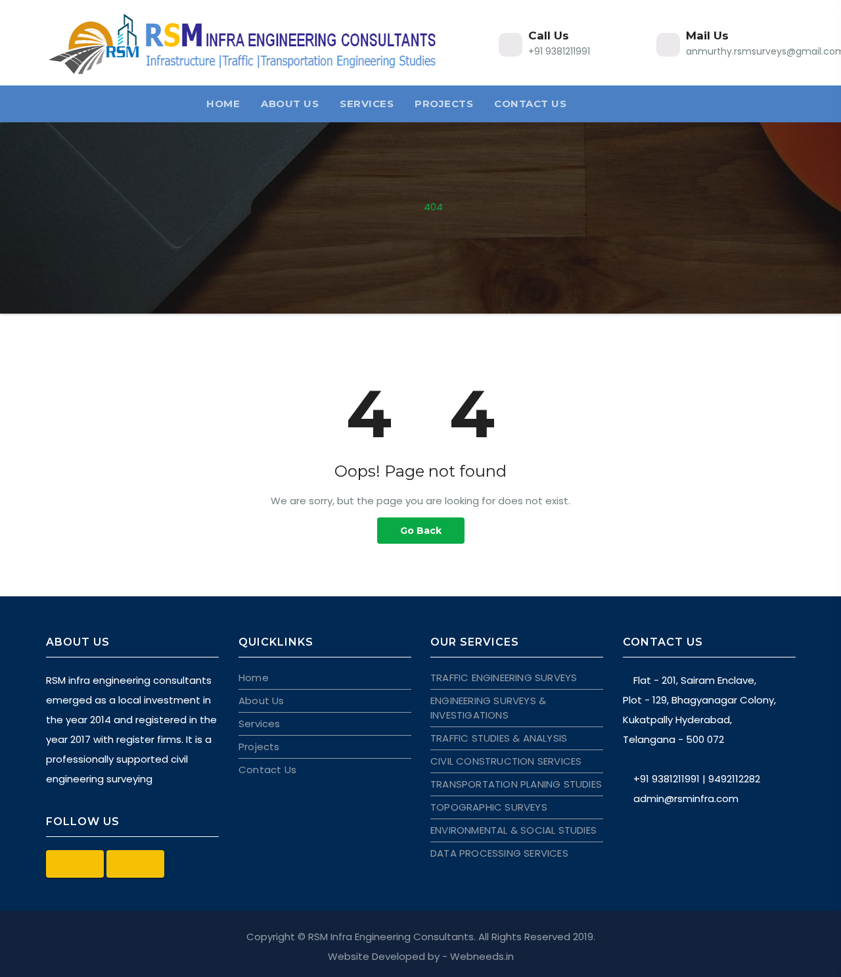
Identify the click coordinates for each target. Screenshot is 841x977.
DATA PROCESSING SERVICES (499, 853)
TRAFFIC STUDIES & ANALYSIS (498, 738)
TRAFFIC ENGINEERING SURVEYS (503, 677)
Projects (444, 103)
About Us (290, 103)
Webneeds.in (482, 956)
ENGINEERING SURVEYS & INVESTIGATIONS (488, 708)
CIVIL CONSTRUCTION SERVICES (505, 761)
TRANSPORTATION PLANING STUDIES (516, 784)
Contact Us (530, 103)
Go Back (421, 530)
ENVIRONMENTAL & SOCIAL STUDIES (513, 830)
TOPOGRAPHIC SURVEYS (488, 807)
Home (223, 103)
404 (433, 207)
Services (367, 103)
